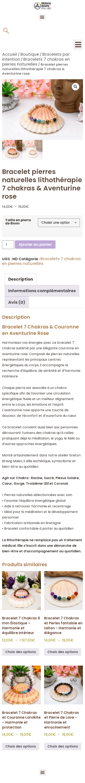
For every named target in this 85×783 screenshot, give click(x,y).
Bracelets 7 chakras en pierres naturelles (36, 61)
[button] (42, 17)
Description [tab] (20, 279)
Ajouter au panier (35, 244)
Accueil (9, 54)
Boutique (29, 54)
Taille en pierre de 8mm (18, 221)
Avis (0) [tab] (16, 302)
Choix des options (20, 652)
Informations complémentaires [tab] (42, 291)
